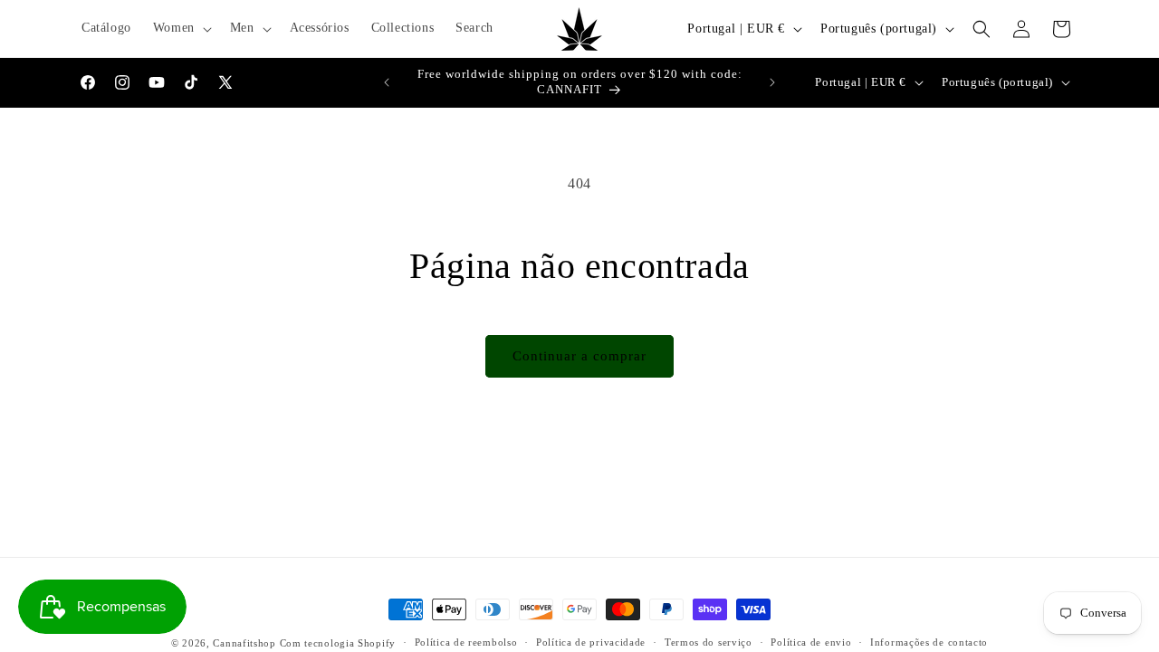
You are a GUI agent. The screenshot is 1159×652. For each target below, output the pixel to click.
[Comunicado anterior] (387, 82)
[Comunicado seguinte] (772, 82)
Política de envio (811, 642)
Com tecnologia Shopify (338, 643)
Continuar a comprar (579, 356)
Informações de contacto (929, 642)
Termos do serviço (708, 642)
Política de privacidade (591, 642)
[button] (180, 28)
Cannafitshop (244, 643)
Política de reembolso (466, 642)
